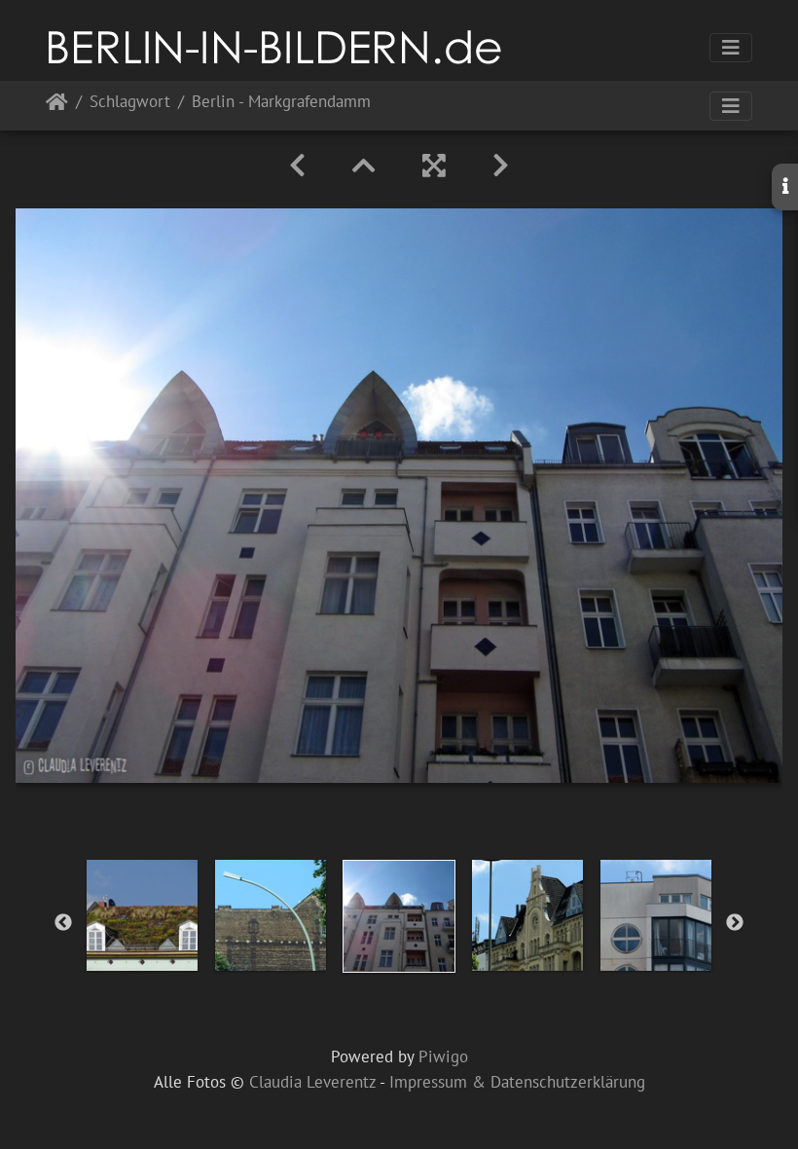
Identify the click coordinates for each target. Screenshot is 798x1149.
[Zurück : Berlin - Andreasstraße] (297, 165)
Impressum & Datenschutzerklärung (517, 1082)
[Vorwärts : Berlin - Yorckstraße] (500, 165)
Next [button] (734, 923)
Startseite (57, 105)
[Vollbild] (434, 165)
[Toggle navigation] (730, 47)
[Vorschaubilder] (364, 165)
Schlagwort (130, 102)
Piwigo (443, 1056)
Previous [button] (63, 923)
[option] (142, 915)
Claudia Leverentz (312, 1082)
